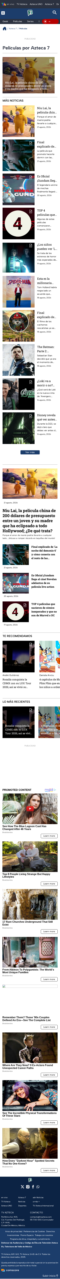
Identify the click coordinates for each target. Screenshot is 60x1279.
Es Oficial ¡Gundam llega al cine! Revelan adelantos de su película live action (47, 178)
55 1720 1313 (35, 1220)
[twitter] (22, 1187)
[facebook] (33, 1187)
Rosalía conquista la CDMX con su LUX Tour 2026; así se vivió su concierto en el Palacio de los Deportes (18, 683)
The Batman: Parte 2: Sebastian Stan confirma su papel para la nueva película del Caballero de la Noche (47, 349)
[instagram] (28, 1187)
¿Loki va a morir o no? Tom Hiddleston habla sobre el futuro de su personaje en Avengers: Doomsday (46, 383)
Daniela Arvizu (46, 675)
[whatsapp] (38, 1187)
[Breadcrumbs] (6, 28)
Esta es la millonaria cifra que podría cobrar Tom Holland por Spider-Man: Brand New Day (46, 281)
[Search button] (55, 13)
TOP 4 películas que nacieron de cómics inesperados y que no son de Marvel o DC (46, 212)
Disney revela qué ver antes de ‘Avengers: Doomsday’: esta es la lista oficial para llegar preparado (46, 417)
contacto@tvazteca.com (41, 1217)
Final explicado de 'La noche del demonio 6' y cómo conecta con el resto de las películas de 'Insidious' (46, 144)
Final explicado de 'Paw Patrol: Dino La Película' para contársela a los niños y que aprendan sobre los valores (47, 315)
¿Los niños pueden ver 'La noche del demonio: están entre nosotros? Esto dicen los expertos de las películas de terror (47, 247)
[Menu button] (5, 13)
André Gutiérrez (11, 675)
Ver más (30, 452)
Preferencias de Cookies (34, 1231)
